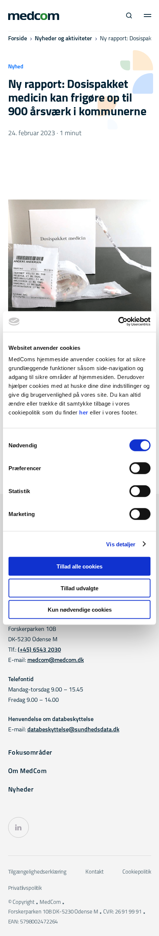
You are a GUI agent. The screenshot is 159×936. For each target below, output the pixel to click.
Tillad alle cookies (79, 566)
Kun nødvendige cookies (80, 610)
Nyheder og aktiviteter (63, 39)
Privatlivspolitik (25, 888)
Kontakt (94, 872)
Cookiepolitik (136, 872)
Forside (17, 39)
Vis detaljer (120, 544)
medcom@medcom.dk (55, 660)
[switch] (139, 468)
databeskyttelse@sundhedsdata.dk (73, 730)
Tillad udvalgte (79, 588)
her (83, 412)
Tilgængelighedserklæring (37, 872)
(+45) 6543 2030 (39, 650)
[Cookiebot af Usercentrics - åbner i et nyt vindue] (118, 322)
